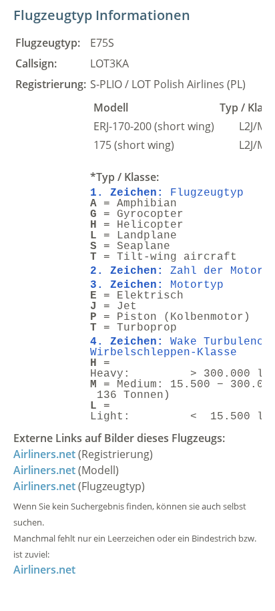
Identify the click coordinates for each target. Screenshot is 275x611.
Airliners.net (44, 454)
